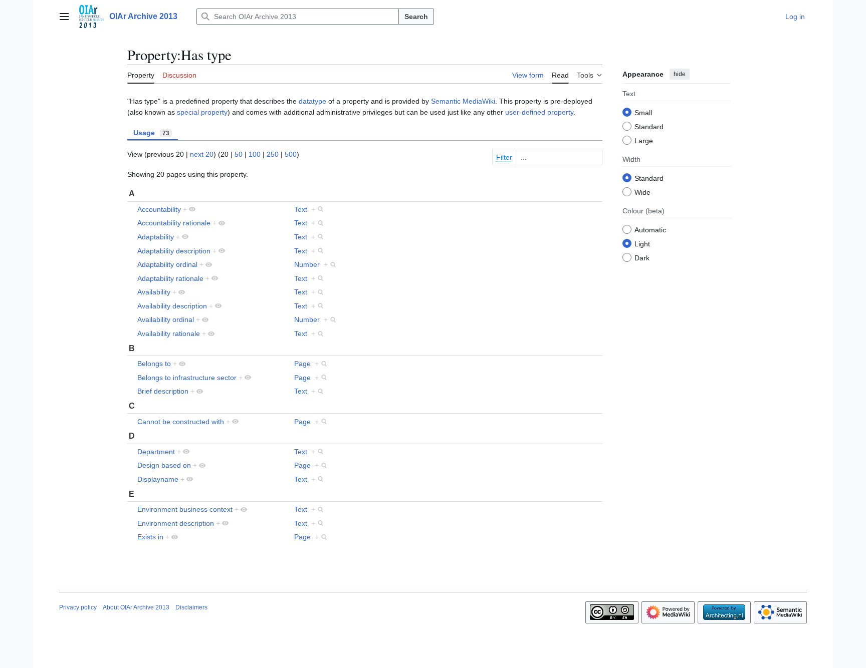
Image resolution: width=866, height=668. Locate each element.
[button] (64, 17)
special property (202, 112)
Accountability (159, 209)
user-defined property (539, 112)
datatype (312, 101)
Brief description (162, 391)
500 (291, 154)
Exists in (150, 537)
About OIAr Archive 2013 (136, 607)
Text (300, 209)
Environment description (175, 523)
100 (255, 154)
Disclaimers (191, 607)
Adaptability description (173, 251)
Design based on (164, 465)
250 (273, 154)
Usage (151, 133)
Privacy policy (78, 607)
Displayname (157, 479)
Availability (153, 292)
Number (307, 264)
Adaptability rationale (170, 278)
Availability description (172, 306)
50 (239, 154)
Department (156, 452)
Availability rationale (168, 333)
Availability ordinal (165, 319)
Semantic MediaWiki (463, 101)
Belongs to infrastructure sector (187, 378)
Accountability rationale (173, 223)
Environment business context (185, 509)
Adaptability (155, 237)
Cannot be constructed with (180, 422)
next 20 (201, 154)
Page (302, 364)
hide (680, 74)
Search (416, 17)
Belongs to (154, 364)
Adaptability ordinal (167, 264)
